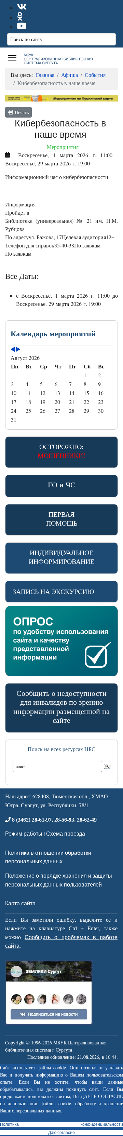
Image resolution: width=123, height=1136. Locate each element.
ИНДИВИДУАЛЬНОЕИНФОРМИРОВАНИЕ (61, 557)
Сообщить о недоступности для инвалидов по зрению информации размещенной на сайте (61, 706)
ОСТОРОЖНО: (61, 451)
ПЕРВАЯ (61, 519)
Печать (21, 112)
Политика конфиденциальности (61, 1124)
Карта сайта (20, 903)
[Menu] (12, 58)
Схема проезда (65, 833)
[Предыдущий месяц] (13, 349)
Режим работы (23, 833)
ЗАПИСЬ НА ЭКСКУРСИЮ (53, 591)
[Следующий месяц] (17, 349)
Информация (20, 204)
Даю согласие (61, 1132)
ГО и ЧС (62, 484)
